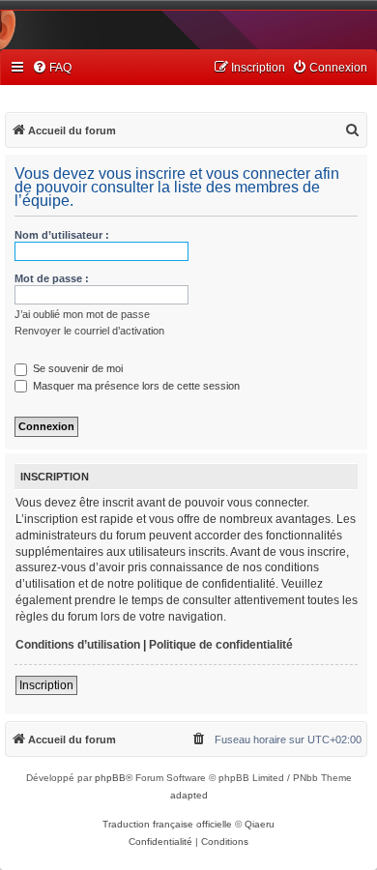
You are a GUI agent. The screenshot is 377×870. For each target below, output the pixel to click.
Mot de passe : (51, 278)
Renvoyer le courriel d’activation (89, 330)
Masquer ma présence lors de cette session (135, 386)
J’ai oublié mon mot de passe (82, 314)
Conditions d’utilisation (77, 645)
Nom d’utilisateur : (61, 235)
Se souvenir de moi (76, 368)
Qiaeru (260, 824)
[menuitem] (52, 68)
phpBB (110, 777)
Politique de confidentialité (221, 645)
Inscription (46, 685)
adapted (189, 795)
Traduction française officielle (167, 824)
